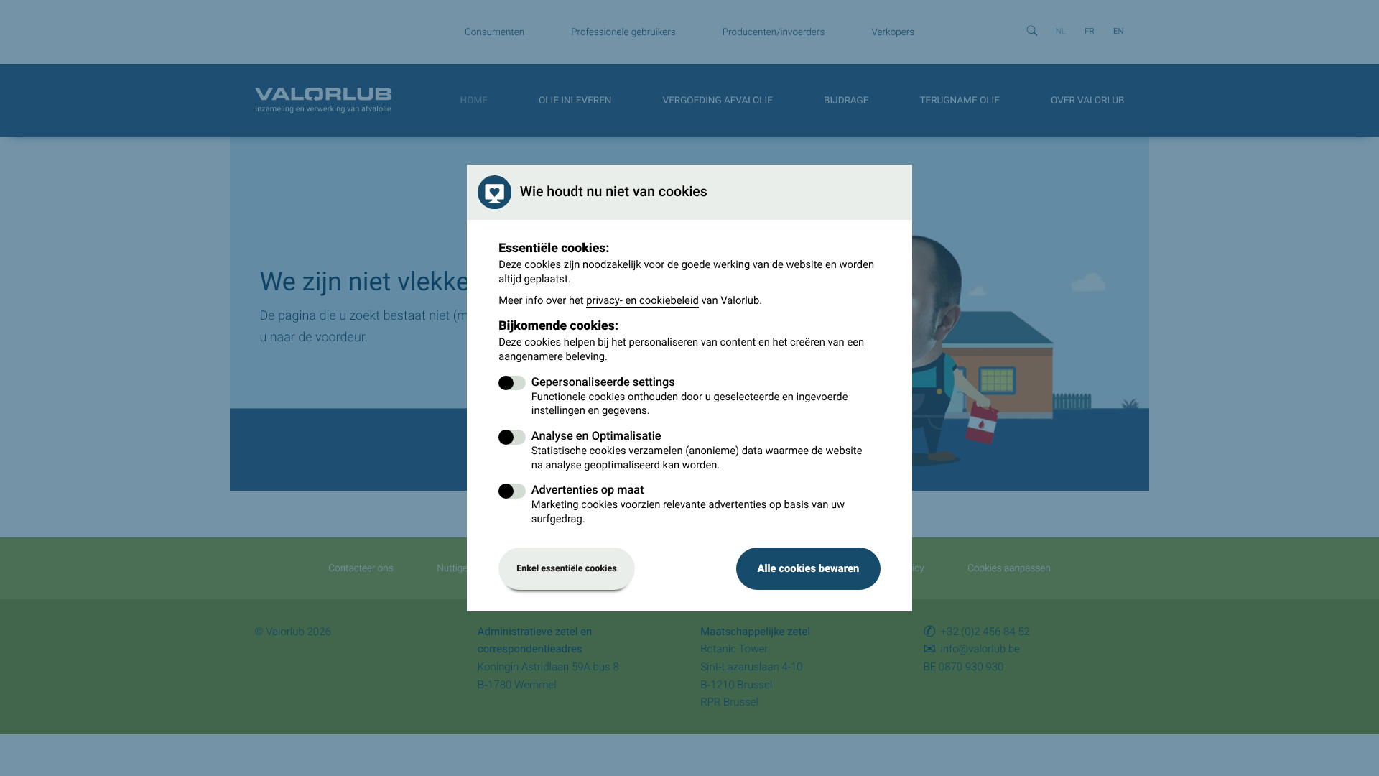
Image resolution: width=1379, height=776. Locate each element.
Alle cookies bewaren (808, 568)
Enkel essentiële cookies (566, 568)
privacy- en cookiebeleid (642, 300)
